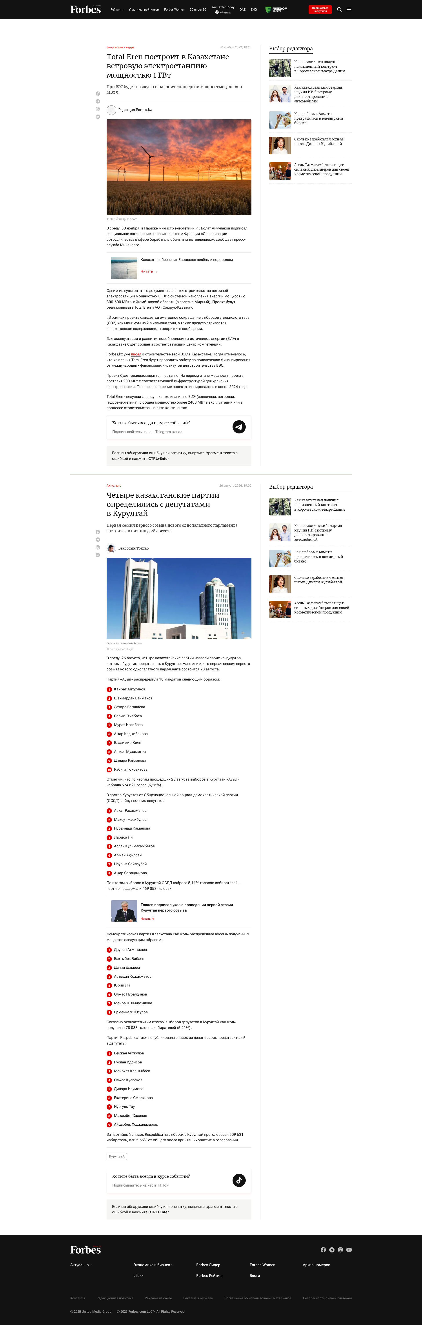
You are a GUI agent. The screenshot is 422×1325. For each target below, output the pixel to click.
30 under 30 (198, 9)
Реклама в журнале (198, 1298)
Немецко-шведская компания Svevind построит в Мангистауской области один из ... (152, 271)
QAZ (243, 9)
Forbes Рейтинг (209, 1275)
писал (136, 354)
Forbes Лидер (208, 1265)
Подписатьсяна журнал (320, 9)
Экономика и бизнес (151, 1265)
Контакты (77, 1298)
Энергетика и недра (121, 47)
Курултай (117, 1156)
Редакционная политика (115, 1298)
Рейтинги (117, 9)
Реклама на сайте (158, 1298)
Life (136, 1275)
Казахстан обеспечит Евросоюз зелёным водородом (187, 259)
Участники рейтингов (144, 9)
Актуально (114, 485)
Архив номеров (316, 1265)
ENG (254, 9)
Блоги (255, 1275)
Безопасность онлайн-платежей (327, 1298)
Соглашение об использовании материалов (257, 1298)
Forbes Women (174, 9)
